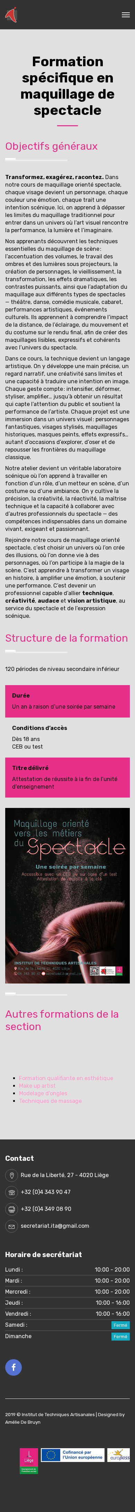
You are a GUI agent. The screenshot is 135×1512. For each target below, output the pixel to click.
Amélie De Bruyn (22, 1422)
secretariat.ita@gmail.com (55, 1226)
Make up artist (37, 1086)
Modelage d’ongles (43, 1093)
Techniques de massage (50, 1101)
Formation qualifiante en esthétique (66, 1078)
